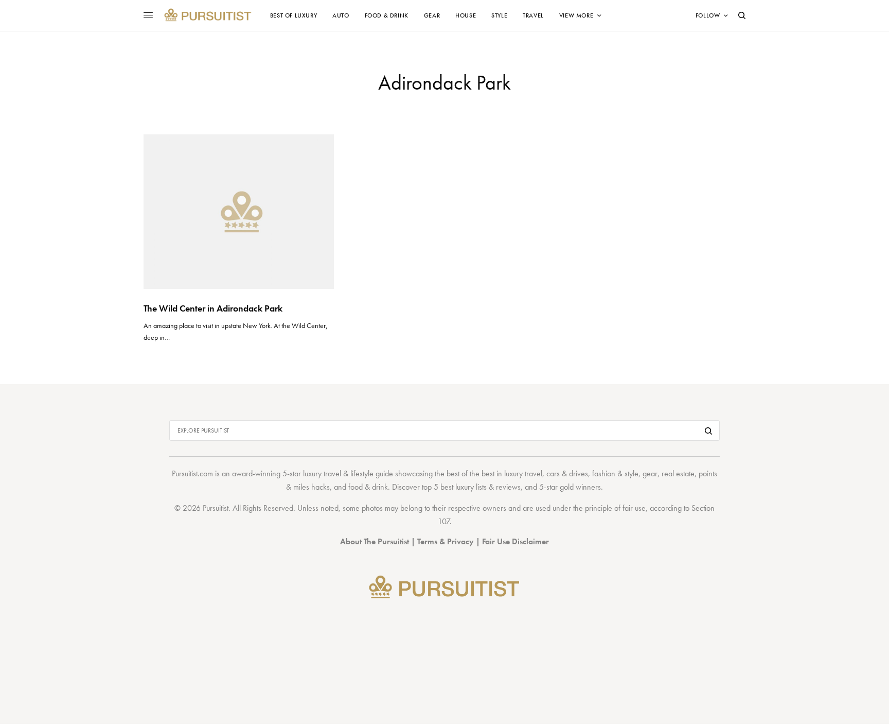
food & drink (368, 486)
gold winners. (581, 486)
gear (650, 473)
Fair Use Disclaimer (515, 541)
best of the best (470, 473)
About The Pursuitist (374, 541)
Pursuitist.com (192, 473)
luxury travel (523, 473)
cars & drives (567, 473)
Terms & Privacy (445, 541)
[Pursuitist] (207, 15)
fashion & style (615, 473)
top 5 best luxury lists (454, 486)
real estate (678, 473)
